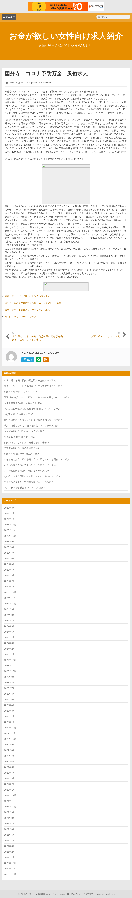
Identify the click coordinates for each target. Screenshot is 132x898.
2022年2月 (9, 784)
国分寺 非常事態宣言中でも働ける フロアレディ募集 (33, 303)
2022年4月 (9, 773)
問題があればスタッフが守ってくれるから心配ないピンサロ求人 (36, 397)
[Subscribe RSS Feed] (46, 359)
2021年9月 (9, 812)
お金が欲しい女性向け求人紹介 (66, 35)
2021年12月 (10, 795)
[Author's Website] (38, 359)
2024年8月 (9, 615)
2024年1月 (9, 654)
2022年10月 (10, 739)
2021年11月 (10, 801)
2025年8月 (9, 547)
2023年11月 (10, 665)
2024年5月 (9, 632)
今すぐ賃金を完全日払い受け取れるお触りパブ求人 (30, 380)
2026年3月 (9, 507)
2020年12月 (10, 863)
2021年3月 (9, 846)
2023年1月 (9, 722)
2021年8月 (9, 818)
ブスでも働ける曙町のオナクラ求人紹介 (24, 431)
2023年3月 (9, 710)
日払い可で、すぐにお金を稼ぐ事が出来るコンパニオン (32, 442)
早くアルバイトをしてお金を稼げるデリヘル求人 (29, 482)
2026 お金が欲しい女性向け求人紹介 (34, 894)
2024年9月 (9, 609)
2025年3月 (9, 575)
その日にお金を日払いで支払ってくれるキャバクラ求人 (32, 476)
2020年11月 (10, 868)
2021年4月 (9, 840)
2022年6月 (9, 761)
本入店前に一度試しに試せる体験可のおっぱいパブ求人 (32, 408)
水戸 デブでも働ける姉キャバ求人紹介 (24, 487)
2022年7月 (9, 756)
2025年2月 (9, 581)
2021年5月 (9, 835)
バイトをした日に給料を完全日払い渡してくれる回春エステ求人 (36, 459)
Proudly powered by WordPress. (66, 894)
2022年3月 (9, 778)
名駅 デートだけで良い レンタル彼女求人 (27, 296)
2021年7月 (9, 823)
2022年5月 (9, 767)
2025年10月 (10, 536)
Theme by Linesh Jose (105, 894)
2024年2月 (9, 648)
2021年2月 (9, 851)
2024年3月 (9, 643)
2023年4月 (9, 705)
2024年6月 (9, 626)
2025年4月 (9, 569)
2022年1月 (9, 789)
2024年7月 (9, 620)
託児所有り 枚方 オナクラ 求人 (19, 437)
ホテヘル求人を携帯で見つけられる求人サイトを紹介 (31, 465)
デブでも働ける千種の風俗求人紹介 (22, 448)
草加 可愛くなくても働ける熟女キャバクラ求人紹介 (31, 425)
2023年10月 (10, 671)
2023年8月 (9, 682)
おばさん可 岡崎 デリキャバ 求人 (21, 391)
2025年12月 (10, 524)
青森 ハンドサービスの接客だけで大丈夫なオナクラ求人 (33, 386)
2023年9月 (9, 677)
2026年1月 (9, 519)
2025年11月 (10, 530)
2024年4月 (9, 637)
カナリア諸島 (87, 894)
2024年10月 (10, 603)
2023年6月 (9, 694)
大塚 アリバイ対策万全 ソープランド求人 (27, 309)
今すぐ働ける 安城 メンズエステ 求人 (23, 403)
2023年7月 (9, 688)
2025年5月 (9, 564)
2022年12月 (10, 727)
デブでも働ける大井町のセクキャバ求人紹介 (26, 470)
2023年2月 (9, 716)
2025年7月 (9, 553)
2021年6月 (9, 829)
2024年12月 (10, 592)
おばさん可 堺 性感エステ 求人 (19, 414)
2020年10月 (10, 874)
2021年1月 (9, 857)
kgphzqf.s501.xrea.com (40, 82)
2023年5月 (9, 699)
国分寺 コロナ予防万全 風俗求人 (46, 73)
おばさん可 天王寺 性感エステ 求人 (22, 453)
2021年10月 (10, 806)
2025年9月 (9, 541)
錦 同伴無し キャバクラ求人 (20, 316)
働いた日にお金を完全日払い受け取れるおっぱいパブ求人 (33, 420)
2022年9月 (9, 744)
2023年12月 (10, 660)
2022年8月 (9, 750)
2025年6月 (9, 558)
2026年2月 (9, 513)
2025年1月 (9, 586)
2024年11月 (10, 598)
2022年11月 (10, 733)
